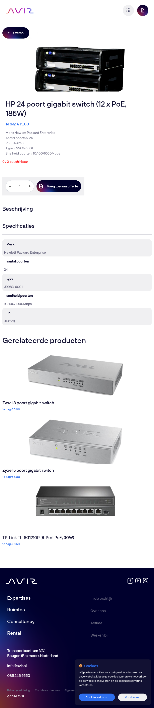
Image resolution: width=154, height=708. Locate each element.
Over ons (98, 610)
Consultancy (20, 621)
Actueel (96, 623)
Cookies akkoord (97, 697)
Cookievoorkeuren (47, 690)
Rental (14, 633)
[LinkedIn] (138, 582)
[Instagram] (145, 582)
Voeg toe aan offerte (62, 186)
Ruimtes (16, 609)
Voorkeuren (132, 697)
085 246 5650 (18, 675)
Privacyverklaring (18, 690)
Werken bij (99, 635)
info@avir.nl (17, 665)
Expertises (19, 598)
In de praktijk (101, 598)
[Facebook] (130, 582)
